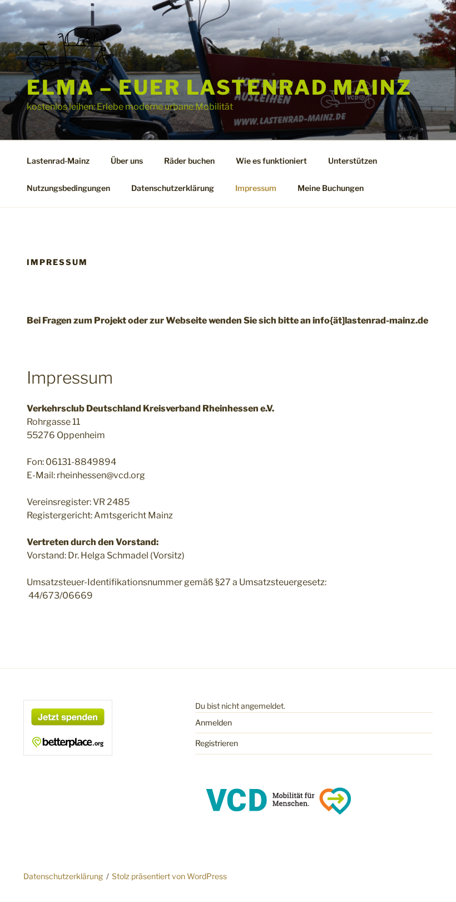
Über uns (127, 160)
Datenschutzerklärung (172, 188)
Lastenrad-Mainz (58, 160)
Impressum (255, 188)
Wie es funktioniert (271, 160)
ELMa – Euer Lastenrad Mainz (219, 87)
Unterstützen (352, 160)
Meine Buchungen (331, 188)
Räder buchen (189, 160)
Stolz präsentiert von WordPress (169, 876)
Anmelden (213, 722)
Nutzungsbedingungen (68, 188)
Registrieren (216, 743)
